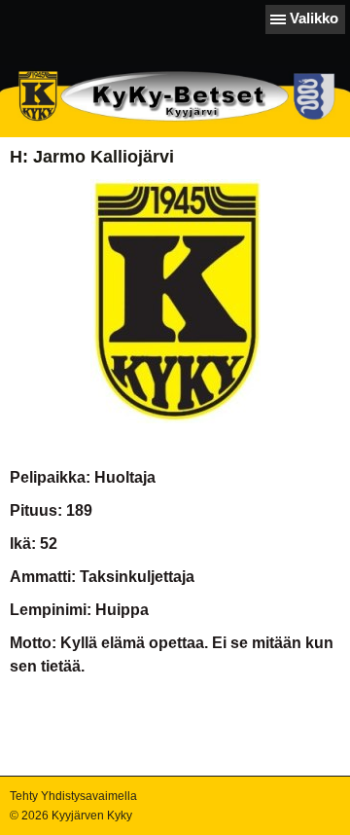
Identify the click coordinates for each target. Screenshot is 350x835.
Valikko (314, 18)
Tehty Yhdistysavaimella (73, 796)
